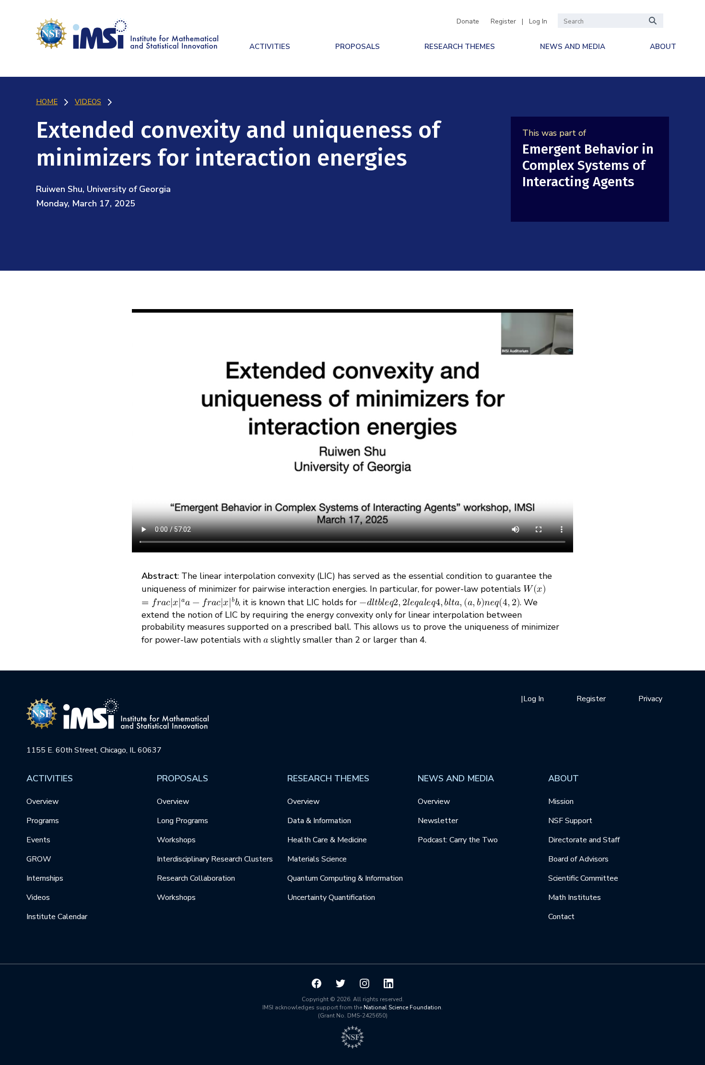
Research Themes (459, 46)
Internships (44, 878)
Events (38, 840)
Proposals (357, 46)
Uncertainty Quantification (331, 897)
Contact (561, 916)
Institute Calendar (56, 916)
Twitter (340, 983)
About (663, 46)
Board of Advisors (578, 859)
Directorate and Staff (584, 840)
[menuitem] (270, 46)
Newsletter (438, 820)
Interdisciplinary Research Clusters (215, 859)
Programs (42, 820)
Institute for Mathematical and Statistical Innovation (127, 31)
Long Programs (182, 820)
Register (503, 21)
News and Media (572, 46)
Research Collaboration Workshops (196, 888)
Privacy (650, 699)
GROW (38, 859)
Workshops (176, 840)
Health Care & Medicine (327, 840)
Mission (561, 801)
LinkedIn (388, 983)
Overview (42, 801)
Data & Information (319, 820)
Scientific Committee (583, 878)
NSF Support (570, 820)
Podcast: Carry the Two (458, 840)
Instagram (364, 983)
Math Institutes (574, 897)
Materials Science (317, 859)
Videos (38, 897)
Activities (269, 46)
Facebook (316, 983)
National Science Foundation (402, 1007)
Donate (468, 21)
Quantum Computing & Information (345, 878)
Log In (538, 21)
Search (653, 20)
